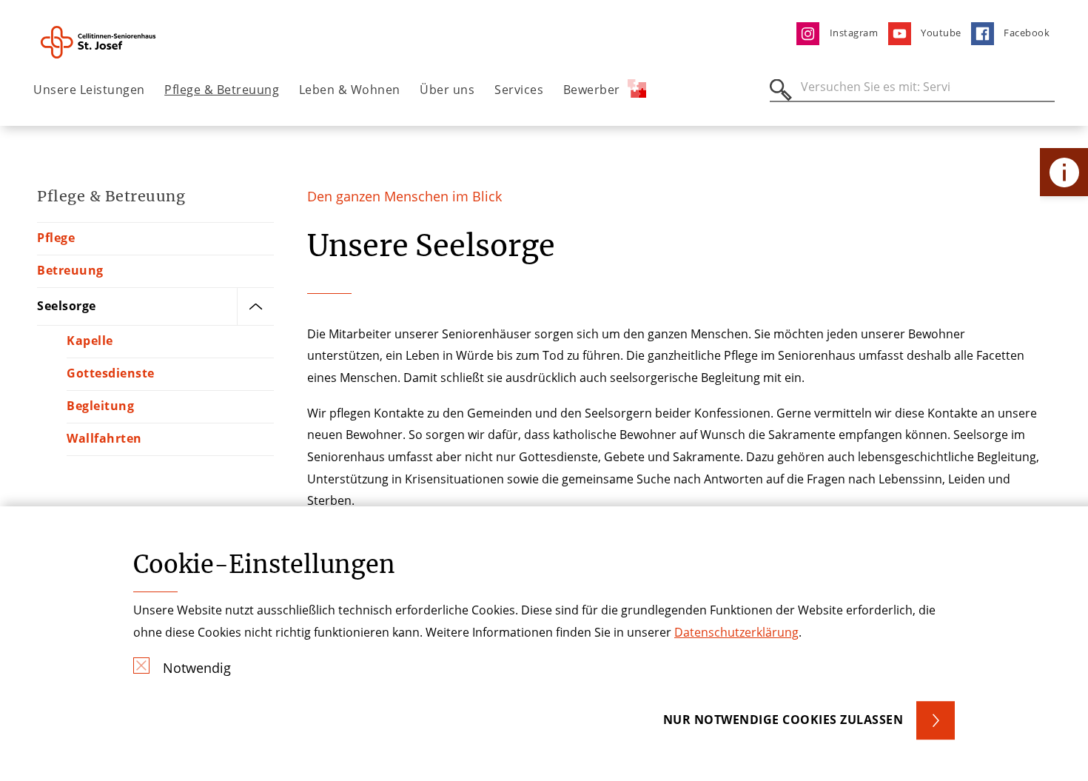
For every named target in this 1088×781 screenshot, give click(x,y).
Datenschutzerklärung (736, 632)
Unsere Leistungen (89, 89)
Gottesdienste (111, 373)
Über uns (447, 89)
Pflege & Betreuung (221, 89)
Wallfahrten (104, 438)
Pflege (56, 237)
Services (518, 89)
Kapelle (90, 340)
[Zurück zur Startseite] (116, 42)
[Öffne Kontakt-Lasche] (1064, 172)
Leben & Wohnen (349, 89)
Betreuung (70, 270)
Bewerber (591, 89)
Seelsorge (66, 306)
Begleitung (100, 406)
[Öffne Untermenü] (255, 306)
